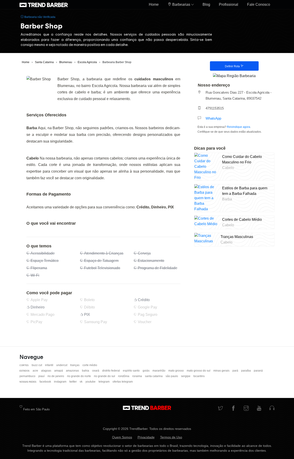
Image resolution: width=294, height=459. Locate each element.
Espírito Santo (131, 370)
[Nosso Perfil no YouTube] (259, 408)
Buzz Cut (37, 365)
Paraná (258, 370)
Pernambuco (28, 376)
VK (81, 381)
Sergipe (186, 376)
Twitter (73, 381)
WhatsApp (213, 118)
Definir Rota (232, 66)
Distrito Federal (111, 370)
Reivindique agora (238, 127)
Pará (235, 370)
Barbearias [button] (181, 4)
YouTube (90, 381)
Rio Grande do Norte (79, 376)
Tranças (75, 365)
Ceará (96, 370)
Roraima (137, 376)
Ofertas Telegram (123, 381)
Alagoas (46, 370)
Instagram (60, 381)
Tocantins (199, 376)
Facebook (46, 381)
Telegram (104, 381)
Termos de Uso (171, 437)
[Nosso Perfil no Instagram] (246, 408)
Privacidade (146, 437)
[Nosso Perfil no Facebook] (233, 408)
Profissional (228, 4)
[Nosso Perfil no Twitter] (220, 408)
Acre (36, 370)
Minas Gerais (221, 370)
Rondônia (124, 376)
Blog (206, 4)
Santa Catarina (154, 376)
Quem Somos (122, 437)
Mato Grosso (176, 370)
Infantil (49, 365)
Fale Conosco (258, 4)
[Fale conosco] (271, 408)
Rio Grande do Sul (105, 376)
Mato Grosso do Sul (199, 370)
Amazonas (73, 370)
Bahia (86, 370)
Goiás (146, 370)
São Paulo (172, 376)
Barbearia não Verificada (39, 17)
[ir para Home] (44, 4)
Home (154, 4)
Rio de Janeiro (56, 376)
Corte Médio (89, 365)
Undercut (62, 365)
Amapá (59, 370)
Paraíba (246, 370)
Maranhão (159, 370)
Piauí (41, 376)
